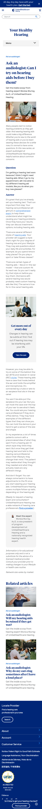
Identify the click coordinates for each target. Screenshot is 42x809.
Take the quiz (21, 355)
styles (14, 377)
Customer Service (12, 744)
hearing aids (20, 235)
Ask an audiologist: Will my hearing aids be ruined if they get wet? (19, 619)
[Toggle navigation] (3, 10)
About (5, 731)
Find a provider (26, 508)
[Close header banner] (39, 3)
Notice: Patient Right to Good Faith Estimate (21, 751)
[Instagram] (7, 799)
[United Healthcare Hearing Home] (21, 10)
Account (6, 737)
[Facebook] (2, 799)
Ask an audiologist (13, 57)
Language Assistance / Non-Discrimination (20, 755)
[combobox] (21, 17)
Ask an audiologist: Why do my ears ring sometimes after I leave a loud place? (20, 672)
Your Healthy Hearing (21, 32)
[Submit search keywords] (36, 17)
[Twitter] (11, 799)
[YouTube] (16, 799)
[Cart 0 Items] (40, 11)
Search (7, 719)
